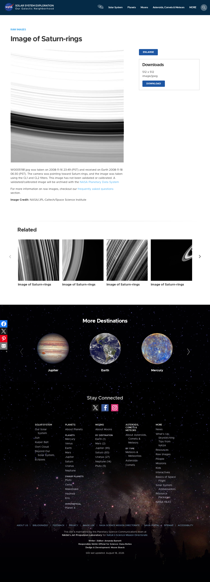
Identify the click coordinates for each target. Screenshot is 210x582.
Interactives (163, 472)
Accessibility (185, 525)
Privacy (73, 525)
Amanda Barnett (113, 541)
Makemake (71, 489)
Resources (162, 450)
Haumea (70, 493)
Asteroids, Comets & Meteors (132, 428)
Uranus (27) (102, 457)
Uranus (69, 466)
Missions (161, 463)
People (160, 459)
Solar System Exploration (34, 4)
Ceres (68, 484)
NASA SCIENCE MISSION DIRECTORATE (119, 525)
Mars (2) (100, 443)
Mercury (157, 370)
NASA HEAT (163, 502)
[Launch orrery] (100, 8)
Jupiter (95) (102, 448)
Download (153, 84)
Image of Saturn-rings (34, 284)
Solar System (43, 425)
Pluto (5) (100, 466)
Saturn (69, 461)
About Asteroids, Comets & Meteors (136, 439)
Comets (130, 465)
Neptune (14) (103, 461)
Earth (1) (100, 439)
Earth (105, 370)
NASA (9, 7)
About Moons (103, 429)
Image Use (89, 525)
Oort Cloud (42, 446)
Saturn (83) (102, 452)
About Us (22, 525)
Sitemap (168, 525)
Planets (70, 425)
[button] (193, 8)
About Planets (74, 429)
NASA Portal (151, 525)
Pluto (68, 480)
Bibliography (40, 525)
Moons (99, 425)
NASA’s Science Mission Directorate (127, 535)
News (159, 429)
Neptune (70, 470)
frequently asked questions (95, 189)
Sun (37, 437)
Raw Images (18, 29)
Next (200, 257)
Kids (158, 468)
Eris (67, 498)
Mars (68, 452)
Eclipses (40, 459)
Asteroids (131, 460)
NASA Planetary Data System (99, 182)
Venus (69, 443)
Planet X (70, 508)
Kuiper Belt (42, 442)
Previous (10, 257)
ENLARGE (148, 52)
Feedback (58, 525)
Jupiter (53, 370)
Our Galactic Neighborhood (34, 9)
